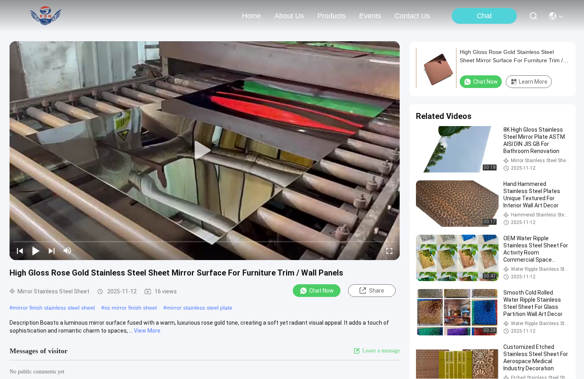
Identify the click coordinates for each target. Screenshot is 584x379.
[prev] (20, 250)
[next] (52, 250)
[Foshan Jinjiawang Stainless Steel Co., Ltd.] (47, 16)
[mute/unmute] (67, 250)
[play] (205, 151)
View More (147, 330)
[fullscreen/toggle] (389, 250)
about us (289, 16)
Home (251, 16)
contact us (412, 16)
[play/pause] (36, 250)
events (370, 16)
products (331, 16)
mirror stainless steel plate (199, 307)
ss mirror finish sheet (130, 307)
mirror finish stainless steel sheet (54, 307)
